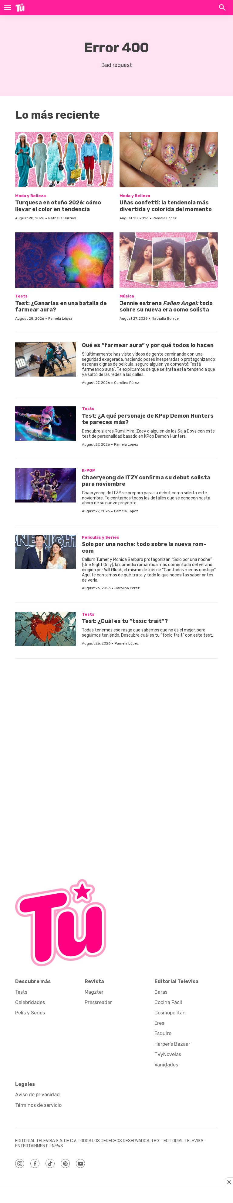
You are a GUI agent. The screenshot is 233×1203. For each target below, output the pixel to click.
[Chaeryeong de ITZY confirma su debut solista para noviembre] (45, 485)
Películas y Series (100, 537)
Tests (21, 296)
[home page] (20, 7)
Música (127, 296)
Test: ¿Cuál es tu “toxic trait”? (125, 621)
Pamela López (165, 218)
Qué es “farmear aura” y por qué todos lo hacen (148, 345)
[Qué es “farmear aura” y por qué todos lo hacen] (45, 359)
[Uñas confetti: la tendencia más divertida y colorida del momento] (169, 159)
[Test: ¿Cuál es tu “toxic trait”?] (45, 629)
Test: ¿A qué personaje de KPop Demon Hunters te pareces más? (148, 419)
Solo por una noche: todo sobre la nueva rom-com (144, 547)
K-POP (88, 470)
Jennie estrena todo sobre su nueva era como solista (166, 306)
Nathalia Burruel (62, 218)
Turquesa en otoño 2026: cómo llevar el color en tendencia (58, 206)
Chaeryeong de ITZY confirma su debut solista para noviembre (146, 481)
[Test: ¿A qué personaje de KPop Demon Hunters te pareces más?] (45, 423)
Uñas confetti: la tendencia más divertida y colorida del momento (166, 206)
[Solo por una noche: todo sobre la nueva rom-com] (45, 552)
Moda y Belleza (30, 195)
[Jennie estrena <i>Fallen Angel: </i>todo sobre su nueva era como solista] (169, 260)
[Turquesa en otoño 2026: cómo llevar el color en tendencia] (64, 159)
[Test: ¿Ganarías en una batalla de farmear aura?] (64, 260)
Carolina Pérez (126, 383)
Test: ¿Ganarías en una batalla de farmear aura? (61, 306)
